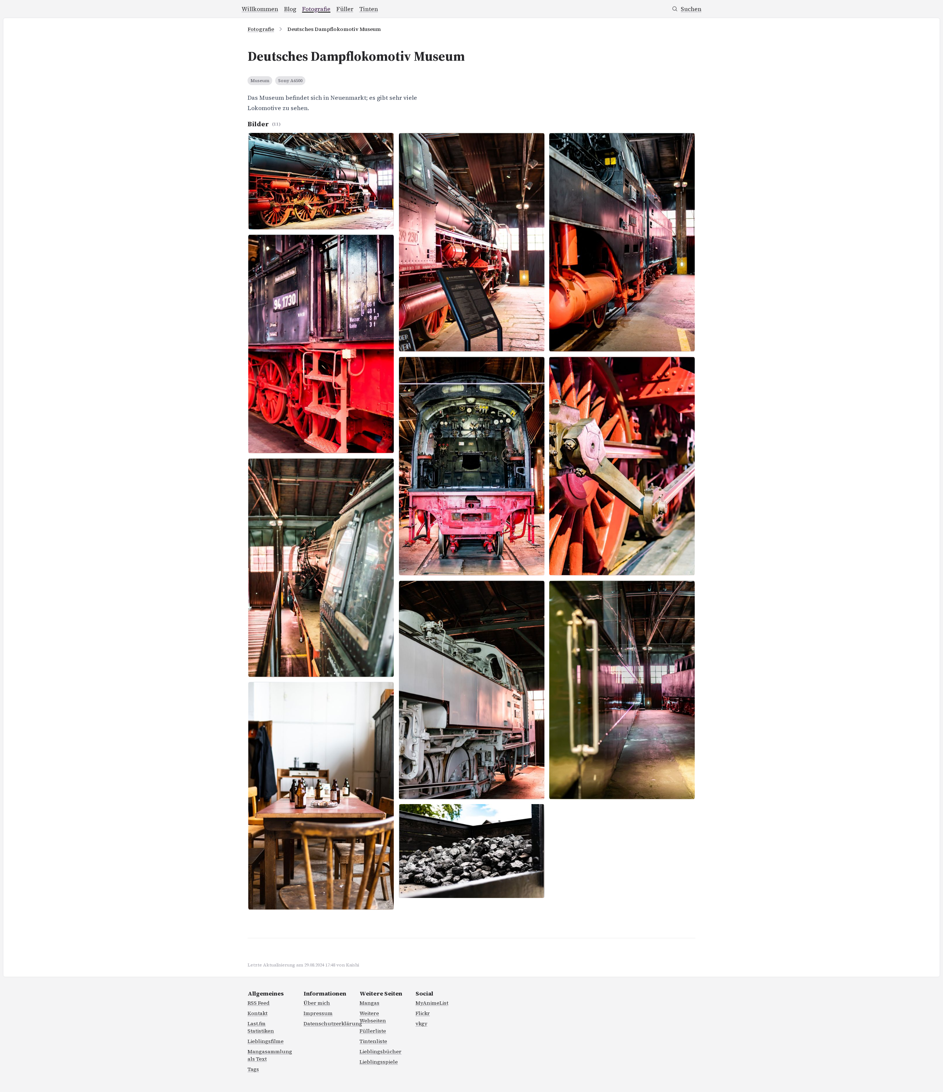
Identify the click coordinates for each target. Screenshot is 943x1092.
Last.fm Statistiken (261, 1027)
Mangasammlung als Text (270, 1055)
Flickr (423, 1013)
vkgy (421, 1023)
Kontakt (257, 1013)
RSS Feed (259, 1003)
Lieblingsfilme (266, 1041)
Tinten (368, 9)
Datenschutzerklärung (333, 1023)
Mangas (369, 1003)
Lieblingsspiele (379, 1061)
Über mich (317, 1003)
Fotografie (316, 9)
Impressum (318, 1013)
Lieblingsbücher (381, 1051)
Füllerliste (373, 1031)
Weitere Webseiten (373, 1017)
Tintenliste (373, 1041)
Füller (344, 9)
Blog (290, 9)
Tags (253, 1069)
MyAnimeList (432, 1003)
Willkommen (260, 9)
